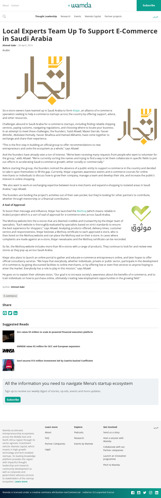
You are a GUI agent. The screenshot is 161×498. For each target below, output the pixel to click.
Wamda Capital (93, 16)
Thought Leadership (46, 16)
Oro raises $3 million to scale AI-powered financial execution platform (55, 331)
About (6, 5)
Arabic (6, 50)
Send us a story (111, 432)
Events (77, 16)
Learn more (21, 481)
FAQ (47, 438)
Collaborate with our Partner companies (114, 448)
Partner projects (113, 16)
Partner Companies (55, 443)
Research (65, 16)
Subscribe (149, 5)
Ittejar (76, 110)
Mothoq (81, 211)
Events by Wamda (83, 443)
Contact (15, 5)
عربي (155, 16)
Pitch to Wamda (111, 464)
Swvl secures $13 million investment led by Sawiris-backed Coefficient (55, 360)
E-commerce (10, 295)
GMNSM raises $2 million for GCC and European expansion (48, 346)
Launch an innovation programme (114, 457)
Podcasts (78, 432)
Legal (47, 449)
